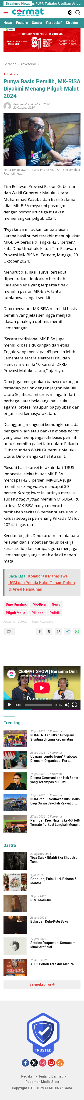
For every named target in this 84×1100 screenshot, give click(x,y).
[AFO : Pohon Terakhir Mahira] (15, 967)
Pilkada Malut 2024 (37, 104)
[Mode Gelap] (70, 12)
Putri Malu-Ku (40, 900)
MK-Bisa (39, 604)
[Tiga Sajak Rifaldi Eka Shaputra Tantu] (15, 861)
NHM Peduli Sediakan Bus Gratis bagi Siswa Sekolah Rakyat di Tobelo (55, 801)
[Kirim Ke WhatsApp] (77, 631)
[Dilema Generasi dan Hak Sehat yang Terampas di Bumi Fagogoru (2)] (15, 781)
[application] (42, 688)
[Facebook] (25, 1063)
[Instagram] (42, 1063)
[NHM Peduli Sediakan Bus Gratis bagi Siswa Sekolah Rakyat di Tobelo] (15, 802)
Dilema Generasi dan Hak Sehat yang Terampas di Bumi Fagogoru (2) (54, 780)
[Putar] (9, 704)
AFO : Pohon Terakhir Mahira (52, 964)
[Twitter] (34, 1063)
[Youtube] (51, 1063)
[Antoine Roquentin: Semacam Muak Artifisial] (15, 946)
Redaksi (27, 1076)
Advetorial (11, 74)
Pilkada (37, 613)
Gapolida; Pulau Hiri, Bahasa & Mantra (53, 881)
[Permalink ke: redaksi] (7, 105)
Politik (54, 613)
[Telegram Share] (67, 631)
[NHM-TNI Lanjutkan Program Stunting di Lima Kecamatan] (15, 738)
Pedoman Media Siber (42, 1082)
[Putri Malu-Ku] (15, 903)
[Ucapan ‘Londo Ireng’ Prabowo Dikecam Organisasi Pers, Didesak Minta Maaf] (15, 760)
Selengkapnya (40, 984)
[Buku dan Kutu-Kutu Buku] (15, 925)
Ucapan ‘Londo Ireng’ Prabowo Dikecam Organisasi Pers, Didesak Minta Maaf (53, 759)
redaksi (18, 104)
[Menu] (7, 12)
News (56, 604)
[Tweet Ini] (49, 631)
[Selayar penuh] (74, 704)
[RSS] (60, 1063)
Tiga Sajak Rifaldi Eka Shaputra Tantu (53, 860)
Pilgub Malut (15, 613)
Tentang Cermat (50, 1076)
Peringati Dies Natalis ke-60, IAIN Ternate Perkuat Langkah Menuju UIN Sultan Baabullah (55, 823)
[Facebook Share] (39, 631)
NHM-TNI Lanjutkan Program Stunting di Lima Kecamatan (52, 737)
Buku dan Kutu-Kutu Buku (49, 921)
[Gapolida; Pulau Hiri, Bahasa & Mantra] (15, 882)
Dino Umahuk (16, 604)
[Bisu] (67, 704)
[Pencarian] (77, 12)
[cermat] (27, 12)
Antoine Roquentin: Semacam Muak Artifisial (53, 945)
